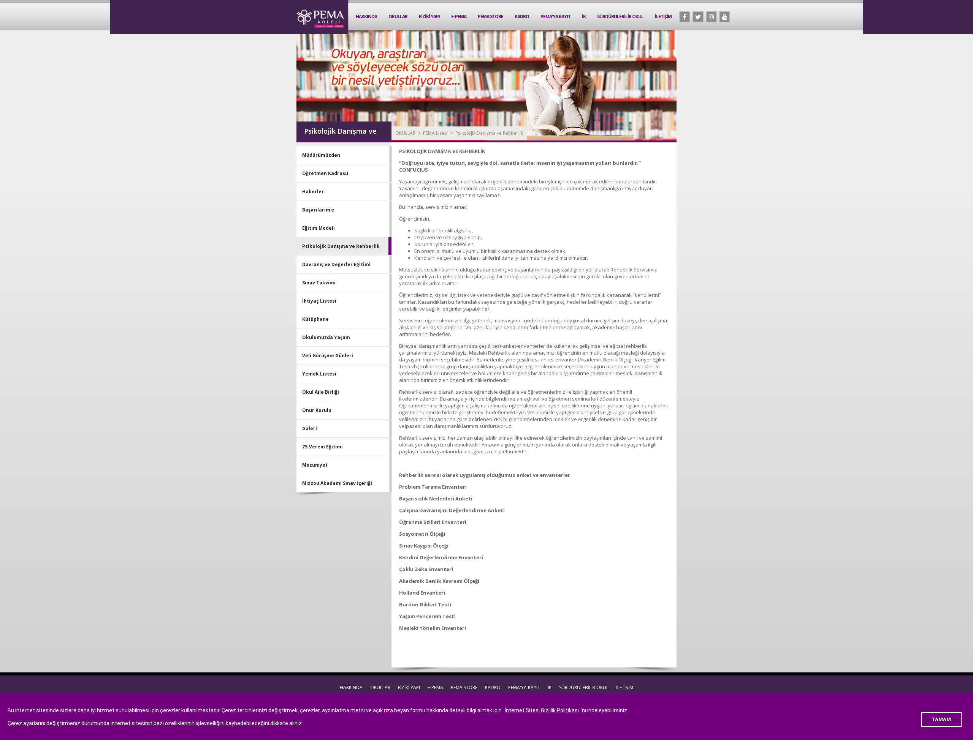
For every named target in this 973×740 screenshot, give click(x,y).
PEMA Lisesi (435, 133)
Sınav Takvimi (319, 282)
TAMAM (941, 719)
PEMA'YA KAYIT (555, 16)
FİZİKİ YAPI (429, 16)
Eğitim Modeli (318, 228)
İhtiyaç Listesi (319, 301)
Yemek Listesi (319, 374)
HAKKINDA (366, 16)
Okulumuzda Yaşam (326, 337)
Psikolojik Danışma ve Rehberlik (489, 133)
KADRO (522, 16)
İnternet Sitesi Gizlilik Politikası (542, 710)
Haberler (313, 191)
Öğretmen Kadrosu (325, 173)
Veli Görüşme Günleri (327, 355)
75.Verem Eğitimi (322, 446)
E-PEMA (458, 16)
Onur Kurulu (316, 410)
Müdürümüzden (321, 155)
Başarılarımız (318, 210)
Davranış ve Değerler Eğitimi (336, 264)
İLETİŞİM (663, 16)
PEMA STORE (490, 16)
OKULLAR (397, 16)
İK (584, 16)
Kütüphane (315, 319)
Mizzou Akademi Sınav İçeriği (337, 483)
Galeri (309, 428)
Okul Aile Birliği (320, 392)
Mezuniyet (315, 465)
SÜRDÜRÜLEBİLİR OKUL (620, 16)
